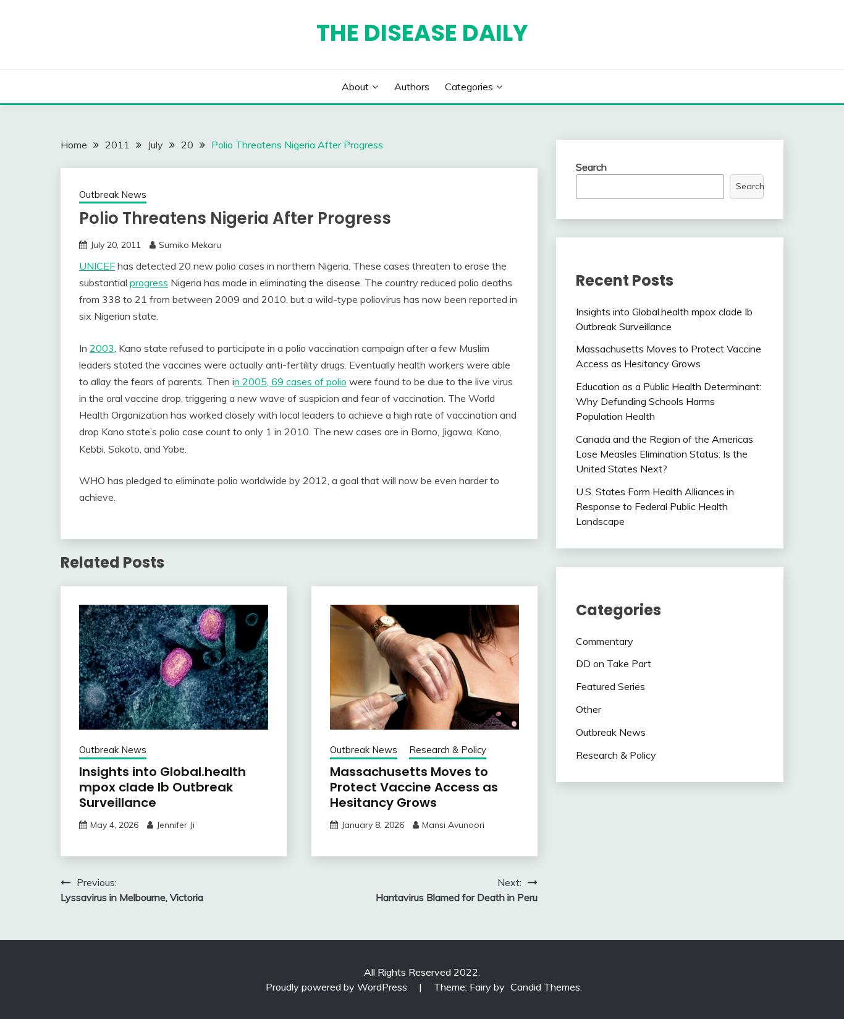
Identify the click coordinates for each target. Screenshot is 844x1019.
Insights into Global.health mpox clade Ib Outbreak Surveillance (162, 787)
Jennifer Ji (175, 824)
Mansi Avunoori (453, 824)
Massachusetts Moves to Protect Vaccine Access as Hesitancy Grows (414, 787)
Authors (411, 86)
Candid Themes (545, 987)
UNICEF (97, 266)
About (355, 86)
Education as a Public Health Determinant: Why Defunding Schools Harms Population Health (668, 401)
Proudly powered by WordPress (338, 987)
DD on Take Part (613, 663)
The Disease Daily (422, 33)
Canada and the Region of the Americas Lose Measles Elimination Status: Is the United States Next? (664, 454)
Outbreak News (112, 194)
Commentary (604, 641)
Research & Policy (447, 750)
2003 (102, 348)
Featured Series (610, 686)
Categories (469, 86)
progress (149, 282)
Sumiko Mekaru (190, 244)
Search (591, 167)
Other (588, 709)
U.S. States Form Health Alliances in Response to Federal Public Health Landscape (655, 506)
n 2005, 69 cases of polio (290, 381)
